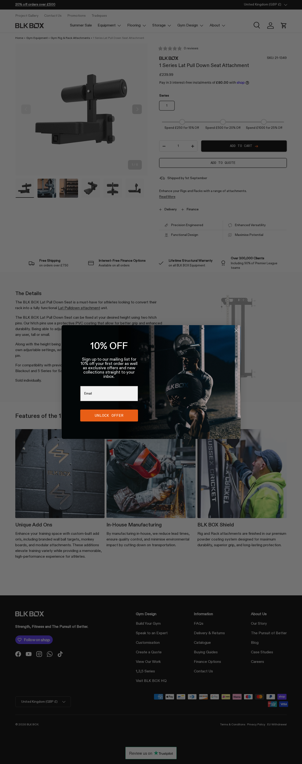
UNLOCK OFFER (109, 415)
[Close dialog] (236, 330)
